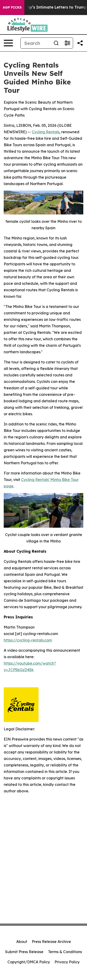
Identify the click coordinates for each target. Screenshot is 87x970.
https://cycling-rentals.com (28, 640)
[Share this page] (80, 43)
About (21, 941)
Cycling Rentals (45, 132)
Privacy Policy (67, 962)
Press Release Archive (51, 941)
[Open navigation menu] (8, 43)
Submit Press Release (24, 951)
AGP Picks (12, 7)
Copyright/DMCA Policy (28, 962)
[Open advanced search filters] (67, 43)
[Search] (56, 43)
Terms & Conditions (65, 951)
